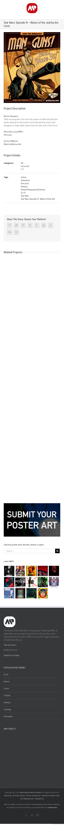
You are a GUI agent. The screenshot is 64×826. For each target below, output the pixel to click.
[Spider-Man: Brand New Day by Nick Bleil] (53, 582)
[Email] (16, 232)
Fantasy (24, 186)
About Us (8, 795)
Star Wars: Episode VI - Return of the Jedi (38, 199)
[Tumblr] (30, 225)
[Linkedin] (43, 225)
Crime (6, 688)
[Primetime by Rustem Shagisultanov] (9, 593)
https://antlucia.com (12, 144)
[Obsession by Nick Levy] (31, 570)
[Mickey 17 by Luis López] (42, 593)
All (22, 163)
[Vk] (9, 232)
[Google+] (36, 225)
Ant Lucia (8, 135)
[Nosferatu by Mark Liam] (9, 570)
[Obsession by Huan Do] (42, 570)
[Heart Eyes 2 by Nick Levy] (9, 582)
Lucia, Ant (25, 166)
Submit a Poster (48, 795)
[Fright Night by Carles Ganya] (20, 582)
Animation (8, 716)
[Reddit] (50, 225)
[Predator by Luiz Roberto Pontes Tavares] (42, 582)
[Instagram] (37, 815)
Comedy (7, 709)
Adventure (25, 180)
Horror (6, 681)
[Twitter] (16, 225)
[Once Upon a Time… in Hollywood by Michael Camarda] (20, 570)
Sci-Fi (23, 192)
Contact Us (39, 798)
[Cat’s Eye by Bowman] (20, 593)
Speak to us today (11, 655)
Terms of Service (33, 795)
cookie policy (52, 807)
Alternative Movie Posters (30, 792)
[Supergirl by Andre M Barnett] (53, 570)
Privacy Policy (19, 795)
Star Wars (25, 196)
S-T (22, 169)
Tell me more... (10, 645)
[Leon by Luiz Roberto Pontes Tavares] (31, 582)
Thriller (7, 695)
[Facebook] (9, 225)
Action (23, 177)
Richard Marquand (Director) (33, 189)
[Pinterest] (23, 225)
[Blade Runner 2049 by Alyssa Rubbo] (31, 593)
